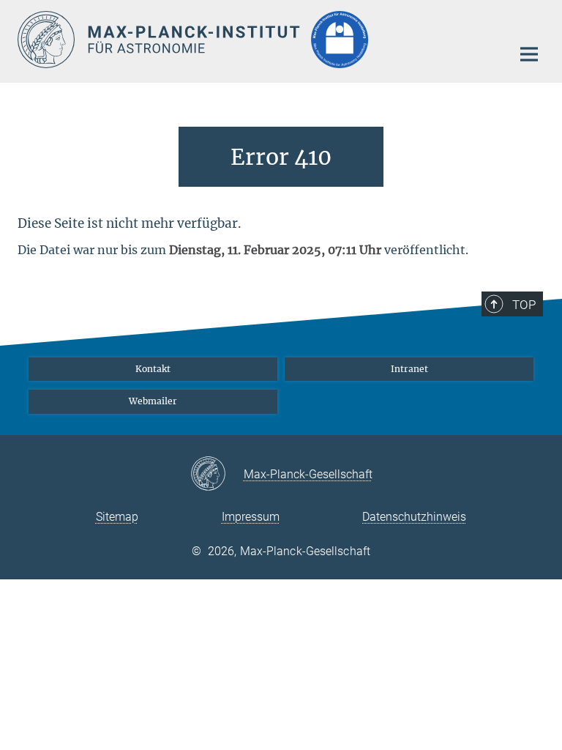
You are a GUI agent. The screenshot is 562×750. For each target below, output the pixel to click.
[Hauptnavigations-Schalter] (529, 54)
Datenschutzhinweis (414, 517)
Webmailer (153, 401)
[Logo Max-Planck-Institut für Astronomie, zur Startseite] (255, 39)
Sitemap (117, 517)
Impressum (251, 517)
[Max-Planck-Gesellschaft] (217, 474)
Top (524, 304)
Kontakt (153, 368)
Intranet (409, 368)
